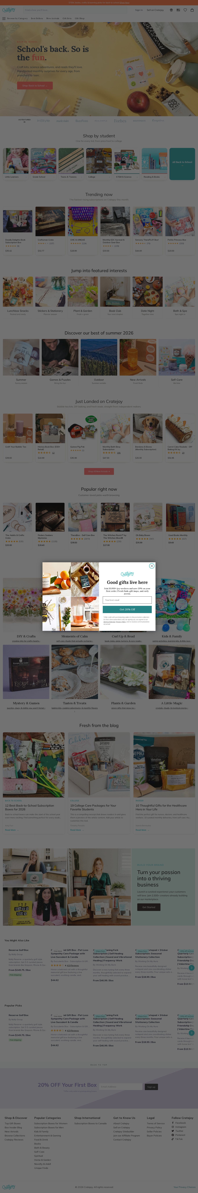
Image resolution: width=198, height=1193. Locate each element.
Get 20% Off (127, 609)
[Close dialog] (151, 565)
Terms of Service (109, 622)
